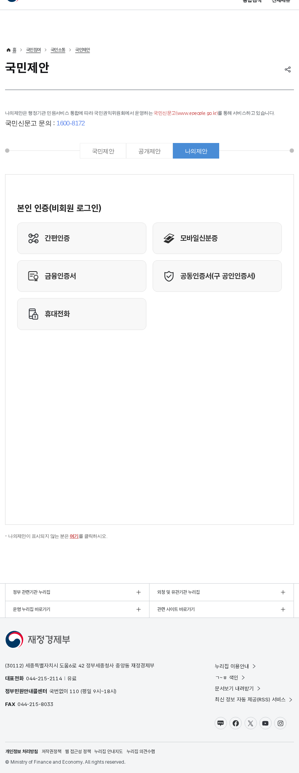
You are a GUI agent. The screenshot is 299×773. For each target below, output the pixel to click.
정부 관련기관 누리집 (31, 592)
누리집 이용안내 (232, 666)
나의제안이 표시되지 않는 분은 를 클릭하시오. (57, 536)
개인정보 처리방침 (21, 751)
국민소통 (58, 50)
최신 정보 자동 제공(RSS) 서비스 (250, 699)
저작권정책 (51, 751)
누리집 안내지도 (108, 751)
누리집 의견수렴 (141, 751)
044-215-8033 (35, 704)
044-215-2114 (44, 678)
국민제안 (82, 50)
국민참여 (33, 50)
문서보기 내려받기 (234, 688)
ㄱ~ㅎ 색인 (226, 677)
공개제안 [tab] (149, 151)
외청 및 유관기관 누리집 (178, 592)
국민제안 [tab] (103, 151)
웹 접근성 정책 (78, 751)
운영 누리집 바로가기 (31, 609)
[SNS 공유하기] (287, 69)
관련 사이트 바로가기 (176, 609)
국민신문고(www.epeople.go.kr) (185, 113)
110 (74, 691)
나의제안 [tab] (196, 151)
